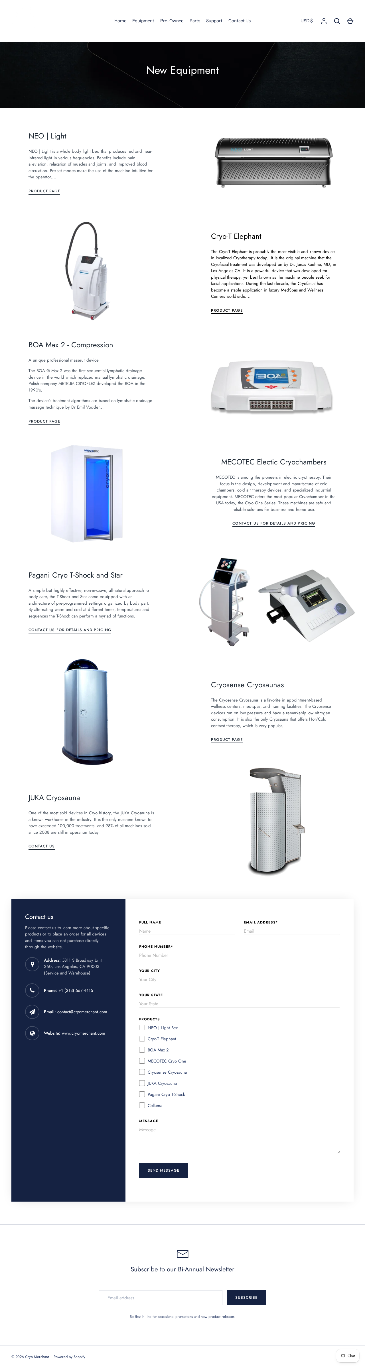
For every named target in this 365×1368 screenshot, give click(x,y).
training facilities (286, 706)
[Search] (337, 21)
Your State (151, 995)
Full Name (150, 922)
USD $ (307, 20)
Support (214, 20)
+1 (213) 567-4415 (75, 990)
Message (148, 1121)
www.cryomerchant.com (83, 1033)
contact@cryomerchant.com (82, 1012)
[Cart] (350, 21)
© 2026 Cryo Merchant (30, 1356)
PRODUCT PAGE (44, 191)
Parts (195, 20)
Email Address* (261, 922)
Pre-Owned (172, 20)
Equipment (143, 20)
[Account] (324, 21)
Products (149, 1019)
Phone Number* (156, 946)
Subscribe (246, 1297)
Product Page (227, 739)
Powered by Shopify (69, 1356)
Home (120, 20)
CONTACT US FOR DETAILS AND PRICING (273, 523)
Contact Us (239, 20)
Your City (149, 970)
